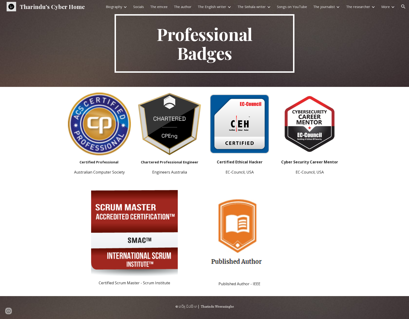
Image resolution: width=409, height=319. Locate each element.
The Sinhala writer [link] (251, 6)
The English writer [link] (212, 6)
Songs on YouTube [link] (292, 6)
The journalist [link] (324, 6)
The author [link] (182, 6)
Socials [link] (138, 6)
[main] (204, 43)
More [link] (385, 6)
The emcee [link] (159, 6)
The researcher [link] (358, 6)
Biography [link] (114, 6)
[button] (403, 6)
